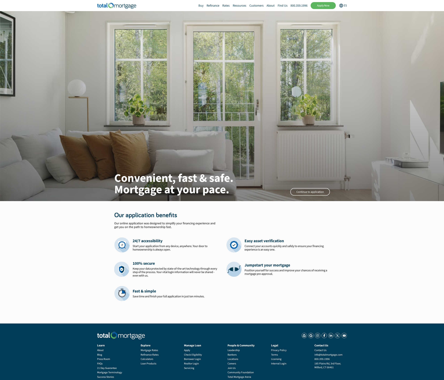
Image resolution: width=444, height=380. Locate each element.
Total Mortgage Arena (239, 377)
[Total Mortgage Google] (311, 335)
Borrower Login (192, 359)
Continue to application (310, 192)
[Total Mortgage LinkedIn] (331, 335)
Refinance (213, 5)
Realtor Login (191, 363)
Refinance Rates (150, 355)
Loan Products (148, 363)
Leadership (234, 350)
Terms (274, 355)
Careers (232, 363)
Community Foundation (241, 372)
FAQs (100, 363)
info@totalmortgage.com (328, 355)
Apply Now (323, 5)
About (271, 5)
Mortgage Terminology (109, 372)
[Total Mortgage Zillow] (304, 335)
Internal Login (278, 363)
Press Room (103, 359)
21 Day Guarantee (107, 368)
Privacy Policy (279, 350)
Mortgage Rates (149, 350)
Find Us (283, 5)
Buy (200, 5)
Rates (226, 5)
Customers (256, 5)
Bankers (232, 355)
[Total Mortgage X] (337, 335)
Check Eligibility (193, 355)
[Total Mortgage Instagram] (317, 335)
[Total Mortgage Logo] (121, 335)
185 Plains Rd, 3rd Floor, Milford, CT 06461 (327, 365)
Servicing (189, 368)
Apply (187, 350)
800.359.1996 (299, 5)
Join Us (232, 368)
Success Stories (105, 377)
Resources (239, 5)
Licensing (276, 359)
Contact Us (320, 350)
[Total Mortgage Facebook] (324, 335)
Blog (99, 355)
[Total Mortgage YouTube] (344, 335)
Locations (233, 359)
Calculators (147, 359)
